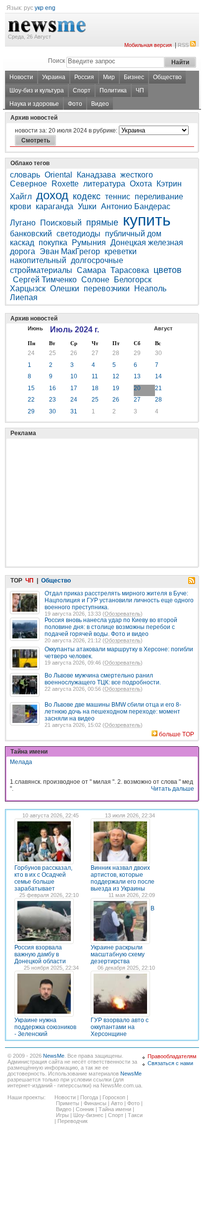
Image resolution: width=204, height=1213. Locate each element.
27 (95, 353)
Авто (117, 1103)
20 (137, 388)
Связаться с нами (170, 1063)
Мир (109, 77)
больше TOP (176, 734)
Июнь (35, 328)
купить (147, 220)
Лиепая (24, 297)
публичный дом (133, 233)
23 (52, 399)
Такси (135, 1115)
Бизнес (134, 77)
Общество (167, 77)
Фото (75, 103)
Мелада (21, 762)
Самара (91, 270)
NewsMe (53, 1056)
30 (158, 353)
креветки (120, 251)
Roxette (65, 184)
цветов (167, 270)
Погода (89, 1097)
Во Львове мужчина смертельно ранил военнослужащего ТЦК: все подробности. (103, 679)
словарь (25, 175)
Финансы (95, 1103)
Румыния (89, 242)
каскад (22, 242)
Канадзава (96, 175)
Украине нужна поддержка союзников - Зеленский (45, 1027)
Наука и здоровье (34, 103)
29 (137, 353)
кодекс (87, 196)
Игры (62, 1115)
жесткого (136, 175)
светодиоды (78, 233)
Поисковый (61, 223)
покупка (53, 242)
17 (73, 388)
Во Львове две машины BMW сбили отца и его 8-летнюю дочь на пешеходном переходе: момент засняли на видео (113, 711)
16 (52, 388)
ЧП (140, 90)
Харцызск (28, 288)
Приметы (67, 1103)
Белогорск (133, 279)
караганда (54, 206)
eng (50, 7)
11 (95, 376)
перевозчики (107, 288)
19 (115, 388)
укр (39, 7)
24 (31, 353)
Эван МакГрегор (70, 251)
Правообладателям (172, 1056)
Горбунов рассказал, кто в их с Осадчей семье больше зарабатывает (43, 878)
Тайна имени (115, 1109)
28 (115, 353)
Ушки (87, 206)
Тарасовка (129, 270)
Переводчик (72, 1121)
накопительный (38, 260)
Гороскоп (113, 1097)
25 (52, 353)
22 (31, 399)
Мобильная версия (148, 45)
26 (73, 353)
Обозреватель (122, 614)
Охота (141, 184)
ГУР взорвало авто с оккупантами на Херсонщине (120, 1027)
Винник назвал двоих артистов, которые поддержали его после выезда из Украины (122, 878)
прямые (102, 222)
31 (73, 411)
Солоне (95, 279)
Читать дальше (172, 788)
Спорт (82, 90)
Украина (53, 77)
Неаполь (150, 288)
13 (137, 376)
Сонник (85, 1109)
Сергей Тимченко (45, 279)
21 (158, 388)
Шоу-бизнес (88, 1115)
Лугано (23, 223)
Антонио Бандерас (135, 206)
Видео (100, 103)
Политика (113, 90)
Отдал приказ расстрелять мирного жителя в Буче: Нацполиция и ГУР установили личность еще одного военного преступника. (119, 600)
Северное (28, 184)
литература (104, 184)
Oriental (58, 175)
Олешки (64, 288)
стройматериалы (41, 270)
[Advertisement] (84, 478)
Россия (84, 77)
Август (163, 328)
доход (52, 195)
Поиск (56, 60)
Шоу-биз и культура (36, 90)
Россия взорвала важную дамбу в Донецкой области (40, 954)
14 (158, 376)
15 (31, 388)
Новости (21, 77)
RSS (183, 45)
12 (115, 376)
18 (95, 388)
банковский (31, 233)
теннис (117, 196)
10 (73, 376)
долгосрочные (97, 260)
